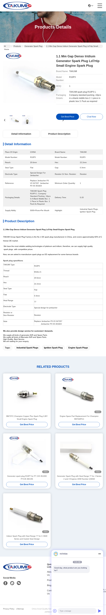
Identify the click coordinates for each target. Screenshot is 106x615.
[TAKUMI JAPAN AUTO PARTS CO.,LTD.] (17, 6)
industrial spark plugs (27, 348)
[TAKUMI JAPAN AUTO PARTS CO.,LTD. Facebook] (5, 583)
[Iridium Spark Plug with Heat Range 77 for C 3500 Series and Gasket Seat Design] (27, 514)
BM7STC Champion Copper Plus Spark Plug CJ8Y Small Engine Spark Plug (27, 417)
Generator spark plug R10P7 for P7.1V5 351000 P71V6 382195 (27, 477)
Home (7, 46)
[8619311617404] (12, 583)
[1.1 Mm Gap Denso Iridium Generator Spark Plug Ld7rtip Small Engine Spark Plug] (34, 82)
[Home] (17, 570)
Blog (49, 585)
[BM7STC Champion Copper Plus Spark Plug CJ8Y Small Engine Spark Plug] (27, 394)
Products (17, 46)
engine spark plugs (78, 348)
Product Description (59, 134)
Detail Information (21, 134)
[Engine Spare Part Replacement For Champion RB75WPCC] (79, 394)
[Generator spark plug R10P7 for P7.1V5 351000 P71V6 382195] (27, 454)
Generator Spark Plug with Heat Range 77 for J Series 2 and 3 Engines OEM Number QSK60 (79, 477)
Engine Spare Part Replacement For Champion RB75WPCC (79, 417)
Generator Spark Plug (33, 46)
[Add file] (55, 611)
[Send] (99, 611)
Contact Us (50, 592)
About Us (49, 573)
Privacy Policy (8, 609)
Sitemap (20, 609)
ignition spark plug (53, 348)
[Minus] (99, 553)
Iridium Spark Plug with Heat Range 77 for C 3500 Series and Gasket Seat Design (26, 537)
